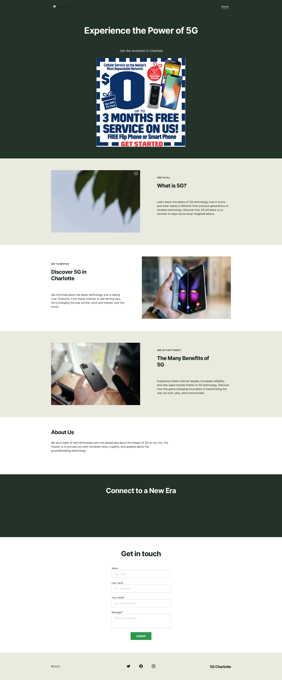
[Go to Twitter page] (130, 666)
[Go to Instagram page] (153, 666)
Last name (117, 582)
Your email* (118, 597)
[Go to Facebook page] (142, 666)
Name (115, 568)
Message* (117, 612)
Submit (141, 636)
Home (225, 6)
